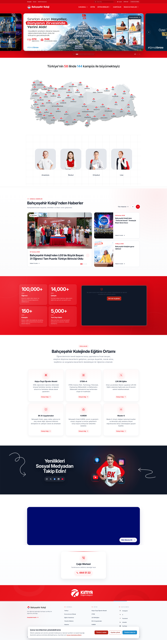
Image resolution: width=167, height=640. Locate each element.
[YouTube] (62, 479)
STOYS (125, 1)
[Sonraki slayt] (149, 32)
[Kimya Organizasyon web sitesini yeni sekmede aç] (83, 593)
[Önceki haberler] (133, 207)
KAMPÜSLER (117, 7)
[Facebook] (54, 479)
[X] (50, 479)
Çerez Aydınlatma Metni (74, 635)
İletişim (34, 1)
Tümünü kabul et (129, 632)
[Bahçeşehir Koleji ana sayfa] (38, 7)
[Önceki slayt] (18, 32)
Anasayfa (29, 1)
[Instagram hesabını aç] (122, 461)
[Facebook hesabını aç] (97, 460)
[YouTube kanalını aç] (96, 478)
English (120, 1)
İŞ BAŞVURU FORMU (135, 1)
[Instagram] (47, 479)
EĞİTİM (92, 7)
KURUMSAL (82, 7)
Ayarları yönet (115, 632)
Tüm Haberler (122, 207)
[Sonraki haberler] (138, 207)
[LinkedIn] (58, 479)
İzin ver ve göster (114, 298)
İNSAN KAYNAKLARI (130, 7)
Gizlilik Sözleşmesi (42, 1)
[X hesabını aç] (123, 480)
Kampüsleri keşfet (31, 617)
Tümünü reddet (101, 632)
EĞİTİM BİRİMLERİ (103, 7)
